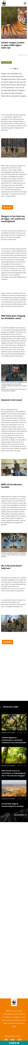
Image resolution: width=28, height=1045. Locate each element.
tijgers (2, 117)
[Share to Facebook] (11, 68)
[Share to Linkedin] (13, 68)
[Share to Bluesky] (15, 68)
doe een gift (8, 207)
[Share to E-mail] (17, 68)
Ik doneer (13, 1042)
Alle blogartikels (19, 815)
